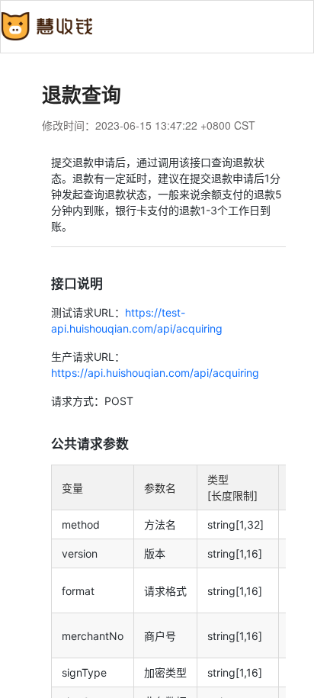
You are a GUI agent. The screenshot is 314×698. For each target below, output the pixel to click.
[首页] (46, 24)
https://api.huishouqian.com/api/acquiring (155, 372)
